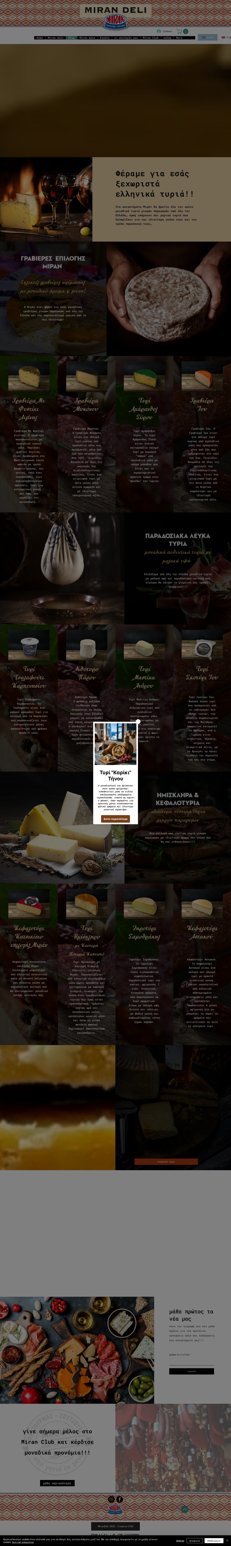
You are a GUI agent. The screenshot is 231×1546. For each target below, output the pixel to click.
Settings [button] (180, 1540)
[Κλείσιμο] (227, 1540)
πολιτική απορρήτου (23, 1542)
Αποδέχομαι (214, 1540)
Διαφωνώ (194, 1540)
